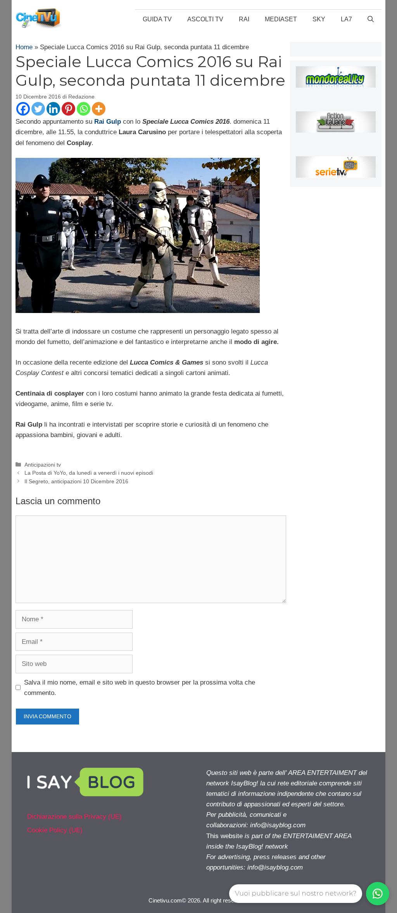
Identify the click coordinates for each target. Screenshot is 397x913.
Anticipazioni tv (42, 465)
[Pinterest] (68, 109)
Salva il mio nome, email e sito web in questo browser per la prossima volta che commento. (139, 688)
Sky (318, 19)
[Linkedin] (53, 109)
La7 (346, 19)
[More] (98, 109)
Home (24, 47)
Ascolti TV (205, 19)
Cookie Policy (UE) (55, 830)
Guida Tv (157, 19)
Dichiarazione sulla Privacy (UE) (74, 816)
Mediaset (281, 19)
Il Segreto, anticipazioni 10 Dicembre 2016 (76, 481)
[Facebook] (23, 109)
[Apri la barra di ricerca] (370, 19)
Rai (244, 19)
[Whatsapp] (83, 109)
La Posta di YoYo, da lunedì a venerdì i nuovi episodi (88, 473)
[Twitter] (38, 109)
